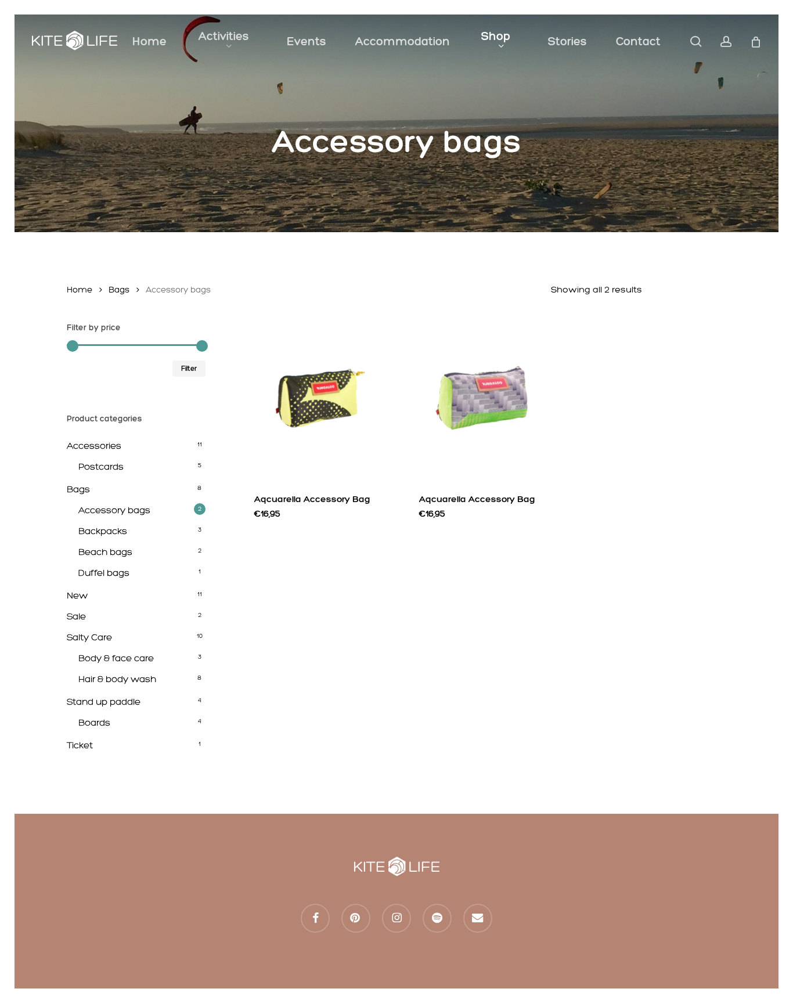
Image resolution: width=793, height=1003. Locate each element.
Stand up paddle (103, 701)
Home (79, 289)
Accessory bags (114, 509)
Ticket (80, 745)
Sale (76, 616)
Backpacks (102, 530)
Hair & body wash (117, 678)
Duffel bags (103, 572)
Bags (119, 289)
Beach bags (105, 551)
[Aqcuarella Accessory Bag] (318, 401)
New (77, 595)
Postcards (101, 466)
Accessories (94, 445)
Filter (189, 369)
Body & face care (116, 657)
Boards (94, 722)
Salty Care (89, 637)
